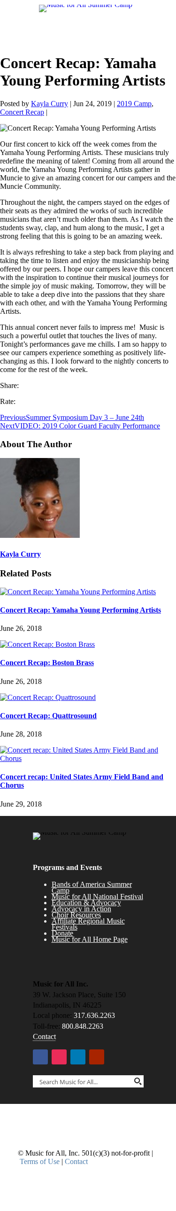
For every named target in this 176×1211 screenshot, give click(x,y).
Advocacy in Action (81, 909)
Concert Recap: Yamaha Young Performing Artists (80, 610)
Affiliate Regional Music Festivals (88, 924)
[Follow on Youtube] (96, 1056)
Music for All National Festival (97, 896)
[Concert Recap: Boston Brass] (47, 644)
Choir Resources (76, 915)
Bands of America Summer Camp (92, 887)
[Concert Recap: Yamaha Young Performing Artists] (78, 592)
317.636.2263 (94, 1015)
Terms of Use (40, 1161)
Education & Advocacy (86, 903)
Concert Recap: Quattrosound (48, 716)
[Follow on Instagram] (59, 1056)
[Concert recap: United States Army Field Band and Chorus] (88, 758)
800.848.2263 (82, 1026)
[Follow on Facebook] (40, 1056)
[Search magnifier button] (137, 1081)
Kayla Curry (49, 104)
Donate (62, 933)
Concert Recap (22, 112)
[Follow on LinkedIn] (77, 1056)
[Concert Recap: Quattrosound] (48, 697)
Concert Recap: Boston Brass (47, 663)
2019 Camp (134, 104)
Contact (44, 1036)
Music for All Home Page (90, 939)
